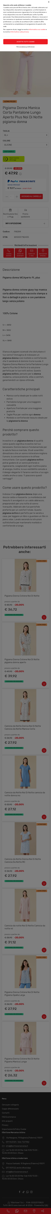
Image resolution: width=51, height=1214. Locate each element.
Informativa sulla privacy (19, 32)
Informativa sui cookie (37, 29)
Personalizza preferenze (25, 47)
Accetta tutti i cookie (26, 42)
